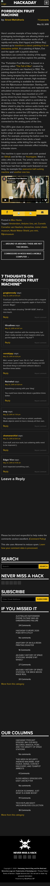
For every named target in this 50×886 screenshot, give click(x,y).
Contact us (19, 583)
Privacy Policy (43, 871)
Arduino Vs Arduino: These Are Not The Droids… (22, 245)
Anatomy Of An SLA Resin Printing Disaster (28, 644)
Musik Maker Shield (19, 230)
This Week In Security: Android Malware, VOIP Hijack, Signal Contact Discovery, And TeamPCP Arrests (28, 764)
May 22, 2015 (43, 24)
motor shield (41, 227)
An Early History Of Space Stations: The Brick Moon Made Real (29, 672)
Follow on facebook (3, 583)
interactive (29, 227)
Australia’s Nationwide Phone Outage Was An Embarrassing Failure (28, 618)
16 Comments (24, 650)
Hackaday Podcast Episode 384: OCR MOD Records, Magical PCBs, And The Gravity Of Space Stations (29, 745)
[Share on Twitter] (6, 24)
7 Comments (43, 20)
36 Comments (24, 810)
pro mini (34, 230)
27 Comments (24, 664)
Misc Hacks (16, 220)
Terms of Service (9, 873)
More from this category (12, 684)
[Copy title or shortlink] (16, 24)
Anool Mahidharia (14, 19)
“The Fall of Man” (24, 66)
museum (5, 230)
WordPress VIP (29, 879)
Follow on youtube (11, 583)
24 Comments (24, 625)
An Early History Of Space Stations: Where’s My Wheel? (29, 657)
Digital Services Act (23, 873)
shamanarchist (10, 435)
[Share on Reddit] (12, 24)
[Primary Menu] (46, 3)
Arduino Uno (27, 223)
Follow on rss (15, 583)
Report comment (40, 317)
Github (7, 156)
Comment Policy (37, 539)
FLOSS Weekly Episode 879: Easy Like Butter (29, 779)
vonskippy (8, 353)
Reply (5, 317)
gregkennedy (9, 293)
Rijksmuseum (7, 234)
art (35, 223)
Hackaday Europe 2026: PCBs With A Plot (27, 631)
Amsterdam (14, 223)
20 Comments (24, 679)
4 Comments (24, 773)
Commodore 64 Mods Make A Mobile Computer (22, 255)
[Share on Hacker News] (9, 24)
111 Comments (24, 798)
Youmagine (31, 156)
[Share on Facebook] (2, 24)
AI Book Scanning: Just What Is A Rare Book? (27, 792)
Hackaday (25, 2)
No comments (24, 638)
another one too (22, 172)
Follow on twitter (7, 583)
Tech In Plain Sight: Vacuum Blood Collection (29, 804)
